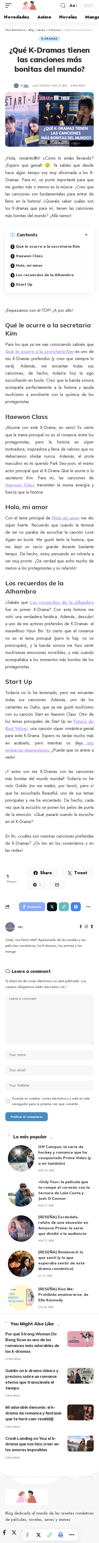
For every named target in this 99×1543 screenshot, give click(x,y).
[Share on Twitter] (38, 1534)
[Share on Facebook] (27, 1534)
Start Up (24, 284)
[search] (63, 6)
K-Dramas (49, 39)
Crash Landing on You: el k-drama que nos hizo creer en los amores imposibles (32, 1444)
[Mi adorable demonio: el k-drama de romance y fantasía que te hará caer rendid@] (80, 1412)
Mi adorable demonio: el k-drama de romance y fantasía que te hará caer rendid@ (33, 1413)
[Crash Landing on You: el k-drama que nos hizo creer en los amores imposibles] (80, 1443)
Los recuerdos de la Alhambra (45, 275)
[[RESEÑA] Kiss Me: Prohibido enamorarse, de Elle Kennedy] (21, 1297)
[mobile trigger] (9, 5)
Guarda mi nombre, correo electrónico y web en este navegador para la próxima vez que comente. (51, 1101)
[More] (71, 1534)
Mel (26, 86)
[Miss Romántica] (29, 5)
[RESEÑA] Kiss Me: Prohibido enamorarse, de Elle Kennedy (63, 1294)
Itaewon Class (29, 256)
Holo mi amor (65, 518)
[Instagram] (86, 927)
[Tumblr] (92, 927)
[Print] (60, 1534)
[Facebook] (80, 927)
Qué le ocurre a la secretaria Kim (48, 246)
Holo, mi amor (29, 265)
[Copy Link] (49, 1534)
